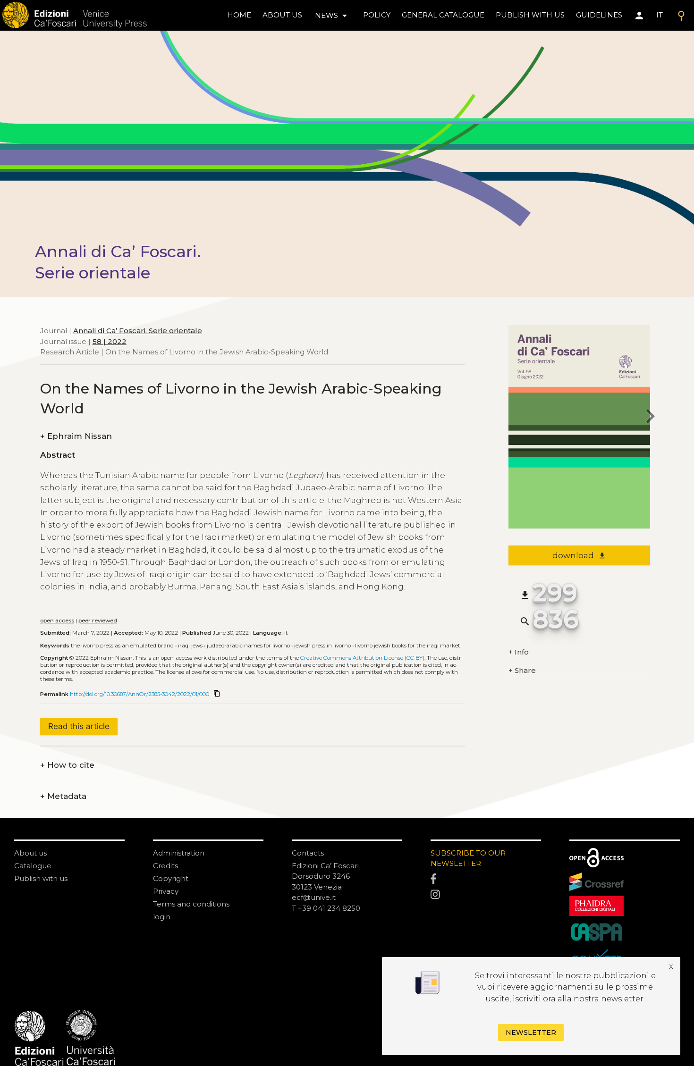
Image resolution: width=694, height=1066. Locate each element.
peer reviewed (97, 620)
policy (376, 14)
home (239, 14)
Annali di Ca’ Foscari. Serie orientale (137, 330)
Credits (165, 865)
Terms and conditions (191, 903)
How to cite (67, 765)
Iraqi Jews (190, 645)
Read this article (79, 726)
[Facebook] (486, 879)
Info (518, 651)
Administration (178, 852)
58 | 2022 (110, 340)
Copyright (170, 878)
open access (57, 620)
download (579, 555)
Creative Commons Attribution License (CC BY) (362, 658)
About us (282, 14)
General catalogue (443, 14)
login (161, 916)
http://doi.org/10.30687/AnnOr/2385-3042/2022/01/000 (139, 694)
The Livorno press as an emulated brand (122, 645)
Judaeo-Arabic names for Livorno (248, 645)
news (332, 15)
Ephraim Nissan (76, 436)
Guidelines (599, 14)
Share (522, 670)
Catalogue (32, 865)
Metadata (63, 796)
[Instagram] (486, 895)
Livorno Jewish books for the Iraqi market (407, 645)
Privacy (165, 891)
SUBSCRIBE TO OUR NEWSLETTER (468, 858)
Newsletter (531, 1032)
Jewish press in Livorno (322, 645)
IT (659, 14)
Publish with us (530, 14)
